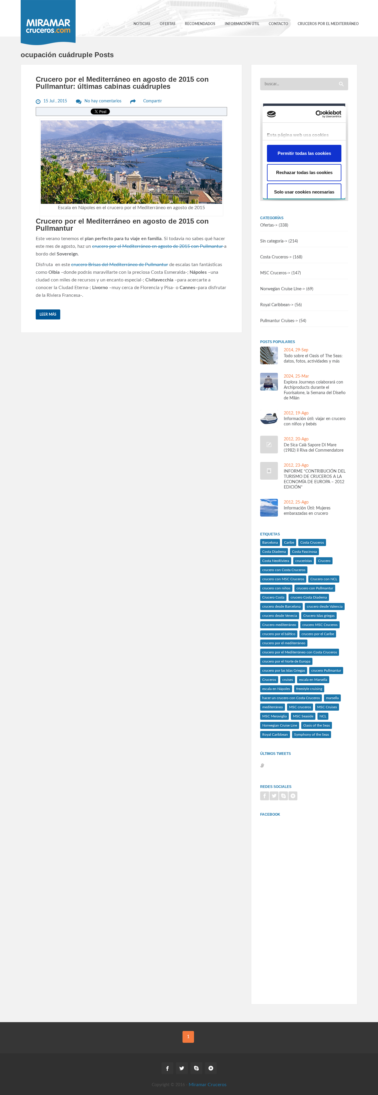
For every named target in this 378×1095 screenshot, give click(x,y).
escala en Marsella (313, 679)
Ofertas (167, 24)
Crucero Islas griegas (319, 615)
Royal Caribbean (275, 305)
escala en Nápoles (276, 689)
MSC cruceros (300, 707)
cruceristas (303, 561)
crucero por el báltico (278, 634)
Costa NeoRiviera (275, 561)
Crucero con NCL (323, 579)
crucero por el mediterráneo (283, 643)
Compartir (152, 101)
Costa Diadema (274, 551)
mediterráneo (272, 707)
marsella (332, 698)
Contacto (278, 24)
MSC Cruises (327, 707)
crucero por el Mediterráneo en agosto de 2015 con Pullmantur (158, 246)
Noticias (141, 24)
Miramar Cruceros (208, 1084)
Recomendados (200, 24)
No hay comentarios (102, 101)
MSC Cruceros (273, 273)
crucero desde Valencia (325, 606)
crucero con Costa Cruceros (283, 570)
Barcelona (270, 542)
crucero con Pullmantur (314, 588)
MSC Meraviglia (274, 716)
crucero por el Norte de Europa (286, 661)
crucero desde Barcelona (281, 606)
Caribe (289, 542)
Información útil (242, 24)
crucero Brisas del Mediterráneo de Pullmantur (119, 264)
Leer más (48, 314)
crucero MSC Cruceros (320, 625)
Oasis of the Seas (316, 725)
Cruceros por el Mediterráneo (328, 24)
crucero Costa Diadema (309, 597)
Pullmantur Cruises (277, 321)
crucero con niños (276, 588)
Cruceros (269, 679)
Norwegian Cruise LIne (280, 289)
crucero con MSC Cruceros (283, 579)
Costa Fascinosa (304, 551)
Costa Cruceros (274, 257)
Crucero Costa (273, 597)
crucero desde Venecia (279, 615)
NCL (323, 716)
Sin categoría (272, 241)
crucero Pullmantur (326, 670)
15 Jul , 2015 (55, 101)
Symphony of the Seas (311, 734)
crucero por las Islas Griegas (283, 670)
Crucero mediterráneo (279, 625)
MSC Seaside (303, 716)
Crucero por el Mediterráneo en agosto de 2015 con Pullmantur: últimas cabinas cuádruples (122, 82)
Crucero (324, 561)
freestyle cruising (309, 689)
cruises (287, 679)
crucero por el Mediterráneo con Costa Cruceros (299, 652)
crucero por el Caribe (318, 634)
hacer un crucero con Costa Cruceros (291, 698)
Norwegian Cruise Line (279, 725)
